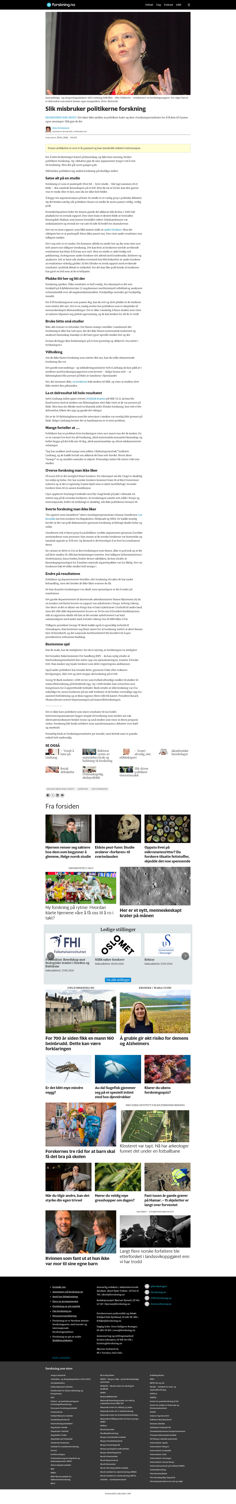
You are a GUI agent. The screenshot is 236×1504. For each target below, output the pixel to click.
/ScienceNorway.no (161, 1304)
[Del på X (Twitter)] (52, 795)
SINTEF (153, 1397)
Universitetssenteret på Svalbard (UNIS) (167, 1466)
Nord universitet (107, 1429)
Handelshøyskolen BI (60, 1419)
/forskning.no (158, 1292)
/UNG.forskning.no (161, 1298)
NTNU (103, 1393)
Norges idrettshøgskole (110, 1452)
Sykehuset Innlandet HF (160, 1427)
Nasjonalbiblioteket (108, 1396)
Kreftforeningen (58, 1454)
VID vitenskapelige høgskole (162, 1477)
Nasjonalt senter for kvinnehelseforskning (119, 1415)
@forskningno (159, 1286)
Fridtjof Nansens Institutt (62, 1416)
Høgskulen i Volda (59, 1435)
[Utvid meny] (188, 5)
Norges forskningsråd (110, 1445)
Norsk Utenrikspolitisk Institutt (114, 1468)
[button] (50, 956)
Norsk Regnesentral (109, 1460)
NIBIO (53, 1473)
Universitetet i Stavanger (160, 1458)
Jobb (178, 4)
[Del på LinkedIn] (57, 795)
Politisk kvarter (96, 398)
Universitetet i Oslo (158, 1454)
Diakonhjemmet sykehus (62, 1387)
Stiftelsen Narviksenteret (161, 1419)
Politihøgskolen (157, 1375)
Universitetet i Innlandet (160, 1450)
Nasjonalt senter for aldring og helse (116, 1407)
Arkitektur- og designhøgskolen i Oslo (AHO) (71, 1379)
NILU (53, 1483)
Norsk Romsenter (108, 1464)
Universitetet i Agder (159, 1443)
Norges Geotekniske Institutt (113, 1437)
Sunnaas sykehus (157, 1423)
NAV (52, 1469)
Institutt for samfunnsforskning (65, 1446)
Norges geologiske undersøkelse (114, 1449)
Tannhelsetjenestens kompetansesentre (167, 1431)
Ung (158, 4)
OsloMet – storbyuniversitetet (113, 1479)
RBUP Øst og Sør (157, 1383)
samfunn (83, 789)
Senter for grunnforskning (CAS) (164, 1401)
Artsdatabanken (58, 1383)
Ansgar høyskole (58, 1375)
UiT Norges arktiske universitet (163, 1439)
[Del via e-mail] (62, 795)
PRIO (152, 1379)
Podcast (168, 4)
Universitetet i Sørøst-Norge (162, 1462)
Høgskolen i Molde (59, 1427)
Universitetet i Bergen (159, 1446)
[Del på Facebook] (47, 795)
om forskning (99, 789)
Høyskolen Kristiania (60, 1443)
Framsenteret (57, 1412)
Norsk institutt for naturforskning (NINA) (118, 1472)
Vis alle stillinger (118, 980)
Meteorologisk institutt (61, 1465)
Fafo (52, 1397)
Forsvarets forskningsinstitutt (64, 1408)
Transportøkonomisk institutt (163, 1435)
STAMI (153, 1412)
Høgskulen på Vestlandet (62, 1439)
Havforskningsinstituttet (62, 1423)
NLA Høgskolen (107, 1375)
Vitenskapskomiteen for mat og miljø (166, 1481)
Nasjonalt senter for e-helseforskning (116, 1411)
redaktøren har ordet (60, 789)
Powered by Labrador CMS (118, 1493)
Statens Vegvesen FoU (159, 1416)
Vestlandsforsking (158, 1470)
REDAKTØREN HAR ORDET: (61, 117)
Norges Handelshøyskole (111, 1441)
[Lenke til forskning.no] (92, 3)
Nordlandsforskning (109, 1433)
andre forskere (113, 229)
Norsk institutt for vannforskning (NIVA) (118, 1476)
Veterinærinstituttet (158, 1473)
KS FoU (54, 1450)
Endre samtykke (61, 1357)
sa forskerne (80, 381)
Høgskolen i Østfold (59, 1431)
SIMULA (153, 1393)
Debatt (149, 4)
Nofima (103, 1426)
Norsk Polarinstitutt (109, 1456)
